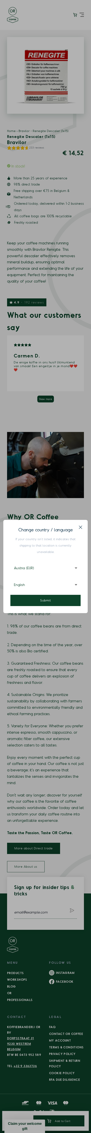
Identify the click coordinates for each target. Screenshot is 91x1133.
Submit (45, 600)
